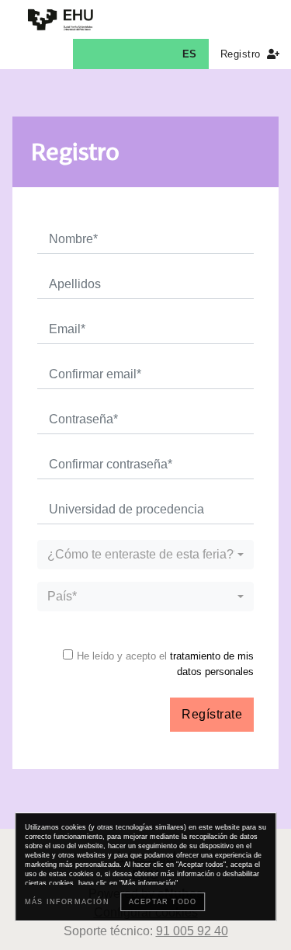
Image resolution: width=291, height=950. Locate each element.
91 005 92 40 (192, 931)
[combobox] (145, 554)
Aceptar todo (162, 902)
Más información (67, 902)
